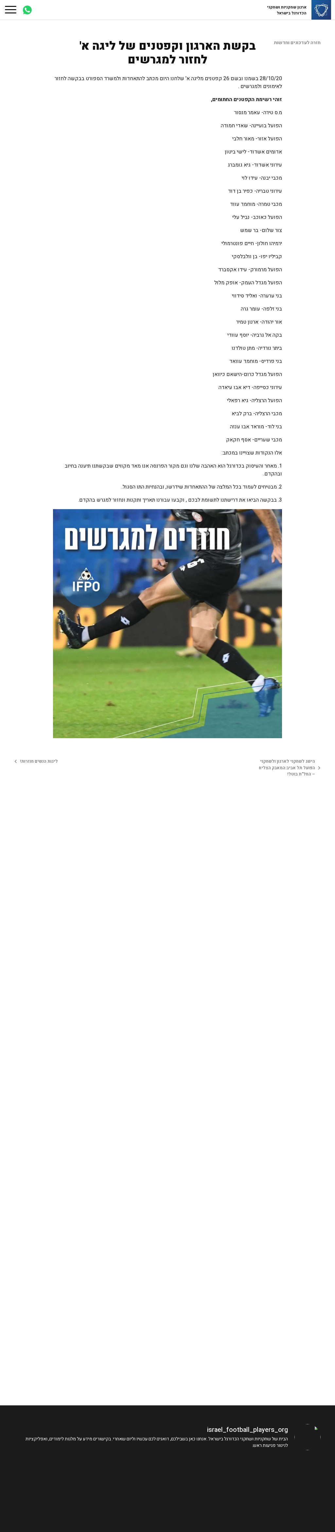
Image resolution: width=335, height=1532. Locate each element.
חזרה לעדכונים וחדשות (297, 42)
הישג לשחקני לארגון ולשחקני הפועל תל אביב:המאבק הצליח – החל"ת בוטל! (287, 767)
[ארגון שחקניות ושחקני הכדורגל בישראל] (321, 10)
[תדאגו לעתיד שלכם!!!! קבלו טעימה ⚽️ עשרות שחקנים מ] (51, 1479)
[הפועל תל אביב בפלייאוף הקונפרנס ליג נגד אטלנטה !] (206, 1479)
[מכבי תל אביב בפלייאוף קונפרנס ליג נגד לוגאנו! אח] (284, 1479)
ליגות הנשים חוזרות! (39, 761)
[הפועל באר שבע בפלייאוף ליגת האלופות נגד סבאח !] (129, 1479)
